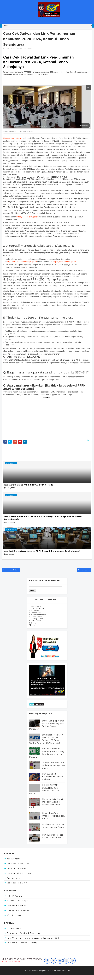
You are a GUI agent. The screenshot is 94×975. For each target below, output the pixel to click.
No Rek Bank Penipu (17, 901)
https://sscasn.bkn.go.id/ (26, 217)
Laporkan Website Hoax (19, 873)
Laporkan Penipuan (17, 868)
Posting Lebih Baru (11, 570)
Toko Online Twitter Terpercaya (23, 943)
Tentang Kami (14, 928)
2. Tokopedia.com (36, 608)
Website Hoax (14, 915)
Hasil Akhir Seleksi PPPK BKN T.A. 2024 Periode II (29, 485)
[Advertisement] (47, 451)
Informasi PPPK (31, 48)
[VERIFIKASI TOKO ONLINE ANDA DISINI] (44, 645)
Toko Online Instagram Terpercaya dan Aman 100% (33, 938)
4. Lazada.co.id (35, 613)
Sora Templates (40, 971)
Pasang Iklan (13, 878)
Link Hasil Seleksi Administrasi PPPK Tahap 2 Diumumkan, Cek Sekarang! (42, 551)
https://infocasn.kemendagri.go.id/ (22, 261)
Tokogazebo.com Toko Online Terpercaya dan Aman (53, 765)
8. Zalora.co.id (35, 621)
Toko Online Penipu (17, 906)
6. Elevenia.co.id (35, 617)
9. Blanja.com (34, 623)
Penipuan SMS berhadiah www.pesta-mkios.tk (53, 777)
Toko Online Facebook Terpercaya (24, 933)
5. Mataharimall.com (37, 615)
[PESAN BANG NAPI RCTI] (47, 680)
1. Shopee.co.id (35, 606)
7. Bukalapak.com (36, 619)
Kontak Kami (13, 859)
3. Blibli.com (34, 610)
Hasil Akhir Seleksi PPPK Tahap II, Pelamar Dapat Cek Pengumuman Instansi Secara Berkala (43, 518)
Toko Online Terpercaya (19, 910)
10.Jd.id (32, 625)
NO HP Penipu (14, 896)
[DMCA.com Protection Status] (36, 704)
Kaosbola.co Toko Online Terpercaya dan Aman (53, 816)
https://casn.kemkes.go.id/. (64, 261)
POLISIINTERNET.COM (60, 971)
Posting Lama (84, 570)
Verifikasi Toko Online (18, 883)
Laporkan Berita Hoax (18, 864)
